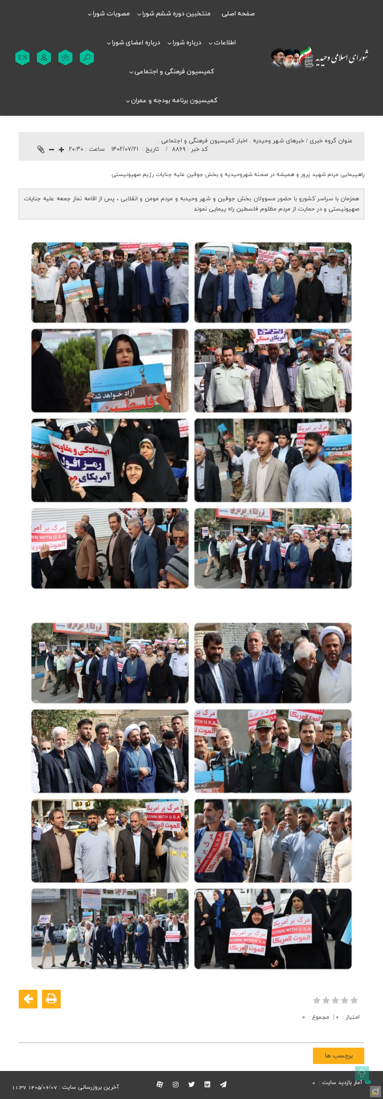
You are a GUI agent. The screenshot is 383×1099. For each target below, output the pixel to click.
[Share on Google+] (342, 1029)
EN (22, 58)
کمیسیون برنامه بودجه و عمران (174, 100)
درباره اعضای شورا (136, 42)
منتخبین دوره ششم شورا (176, 13)
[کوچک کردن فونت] (51, 150)
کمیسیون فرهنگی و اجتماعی (174, 71)
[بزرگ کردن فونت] (61, 150)
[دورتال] (374, 1090)
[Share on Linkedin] (327, 1029)
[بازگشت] (28, 999)
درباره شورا (187, 42)
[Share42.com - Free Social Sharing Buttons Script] (299, 1029)
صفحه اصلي (238, 13)
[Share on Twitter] (313, 1029)
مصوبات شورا (111, 13)
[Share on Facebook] (356, 1029)
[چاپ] (51, 999)
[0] (336, 1000)
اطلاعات (225, 42)
